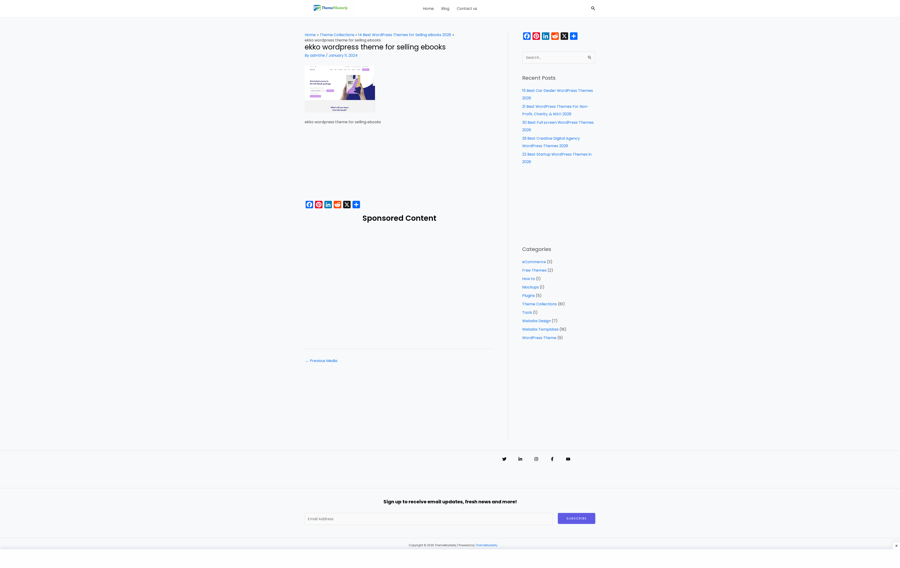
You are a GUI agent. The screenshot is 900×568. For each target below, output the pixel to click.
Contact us (467, 8)
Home (428, 8)
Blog (445, 8)
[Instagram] (536, 459)
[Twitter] (504, 459)
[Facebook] (552, 459)
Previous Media (321, 360)
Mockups (530, 287)
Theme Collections (539, 304)
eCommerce (534, 262)
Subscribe (576, 518)
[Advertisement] (399, 164)
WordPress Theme (539, 337)
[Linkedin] (520, 459)
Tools (527, 312)
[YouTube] (568, 459)
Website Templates (540, 329)
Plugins (528, 295)
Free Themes (534, 270)
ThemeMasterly (486, 545)
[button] (593, 8)
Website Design (536, 321)
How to (528, 278)
